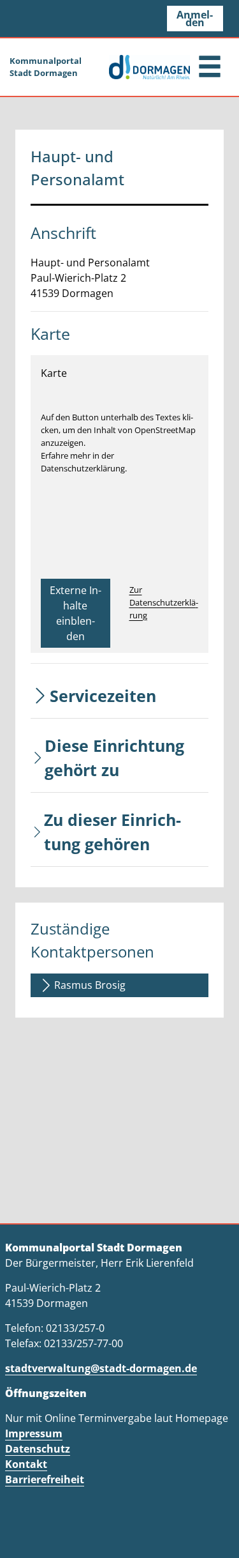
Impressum (33, 1433)
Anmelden (195, 18)
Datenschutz (37, 1449)
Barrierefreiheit (44, 1479)
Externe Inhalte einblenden (75, 613)
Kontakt (26, 1464)
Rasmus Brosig (90, 985)
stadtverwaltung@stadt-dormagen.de (101, 1368)
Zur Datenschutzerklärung (163, 602)
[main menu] (209, 68)
